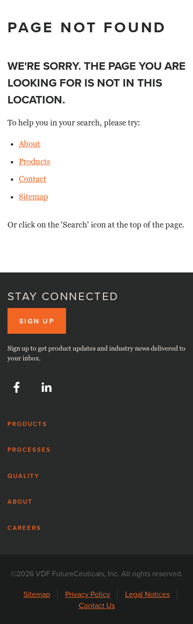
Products (34, 162)
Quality (23, 475)
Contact (32, 179)
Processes (29, 449)
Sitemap (33, 197)
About (29, 144)
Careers (24, 527)
